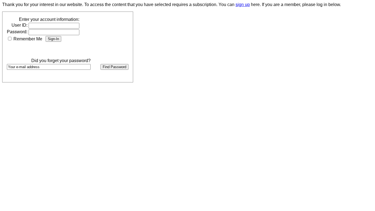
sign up (243, 4)
